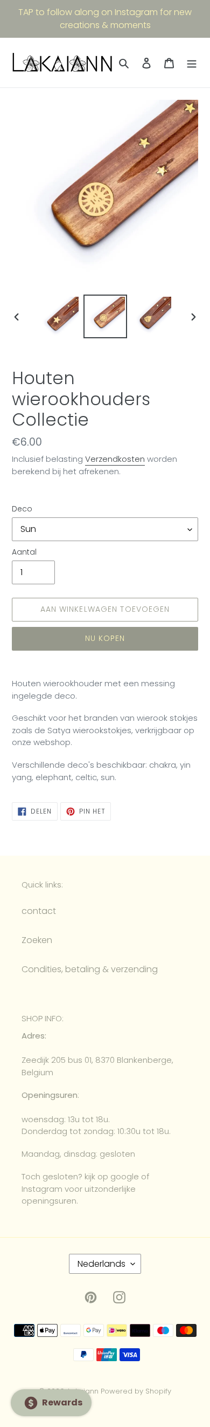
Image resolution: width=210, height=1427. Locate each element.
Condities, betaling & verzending (90, 969)
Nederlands (101, 1264)
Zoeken (37, 940)
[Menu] (191, 62)
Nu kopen (105, 638)
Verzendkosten (115, 459)
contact (39, 911)
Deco (22, 508)
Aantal (24, 552)
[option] (59, 316)
